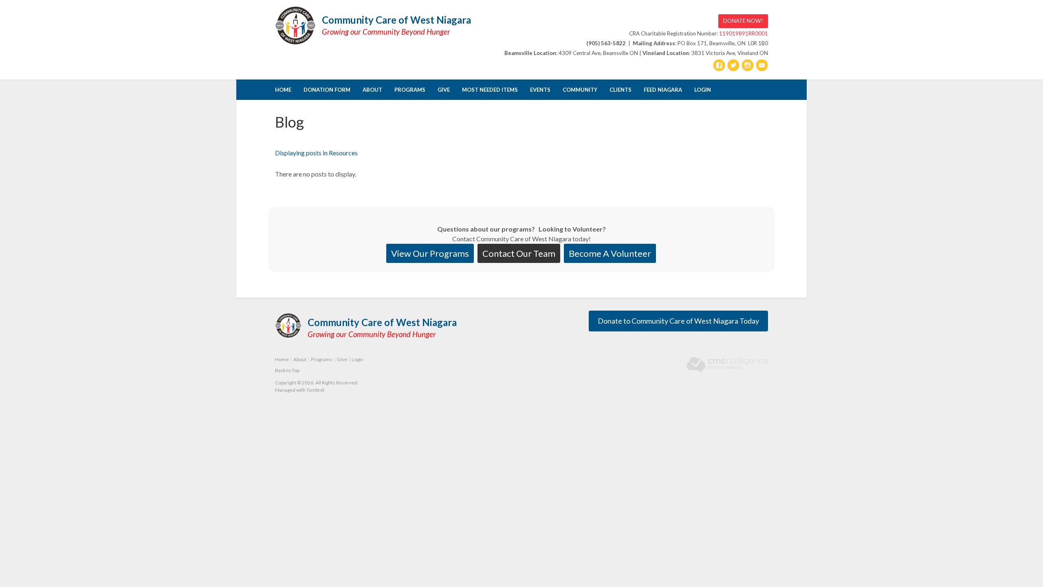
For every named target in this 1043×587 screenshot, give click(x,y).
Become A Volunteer (610, 253)
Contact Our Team (518, 253)
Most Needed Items (490, 89)
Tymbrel (315, 390)
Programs (409, 89)
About (372, 89)
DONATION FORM (327, 89)
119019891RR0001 (743, 33)
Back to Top (287, 370)
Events (540, 89)
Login (702, 89)
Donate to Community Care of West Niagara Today (678, 320)
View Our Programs (430, 253)
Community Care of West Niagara (396, 20)
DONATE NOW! (743, 21)
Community (580, 89)
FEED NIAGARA (663, 89)
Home (283, 89)
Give (444, 89)
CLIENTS (621, 89)
